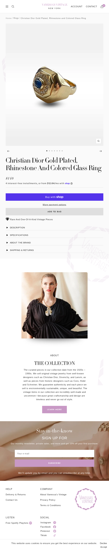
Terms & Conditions (50, 505)
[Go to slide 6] (59, 150)
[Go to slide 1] (46, 150)
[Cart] (101, 6)
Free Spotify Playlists (17, 523)
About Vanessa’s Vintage (53, 494)
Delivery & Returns (16, 494)
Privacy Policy (47, 500)
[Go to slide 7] (62, 150)
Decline (103, 543)
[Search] (13, 6)
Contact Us (12, 500)
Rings (16, 18)
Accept (103, 547)
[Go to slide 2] (49, 150)
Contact (91, 6)
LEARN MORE (54, 409)
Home (9, 18)
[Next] (100, 151)
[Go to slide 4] (54, 150)
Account (76, 6)
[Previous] (8, 151)
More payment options (54, 204)
